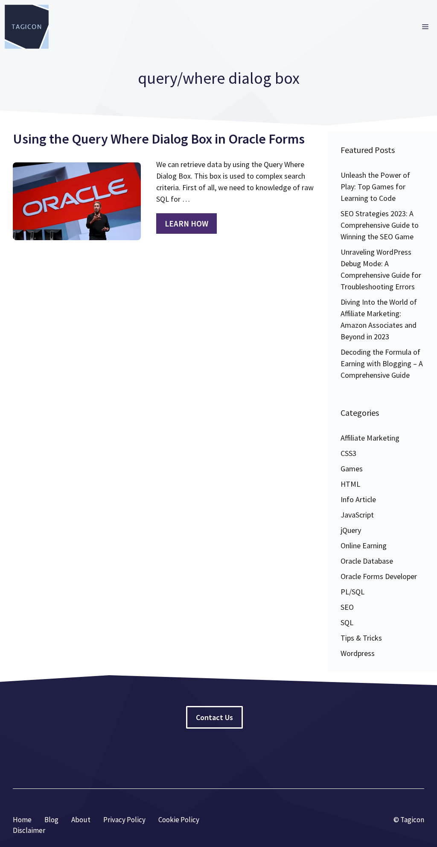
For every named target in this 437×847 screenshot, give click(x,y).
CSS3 (348, 453)
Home (22, 819)
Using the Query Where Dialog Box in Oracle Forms (159, 138)
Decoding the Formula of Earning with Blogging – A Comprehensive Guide (382, 363)
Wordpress (358, 653)
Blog (51, 819)
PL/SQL (352, 592)
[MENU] (425, 26)
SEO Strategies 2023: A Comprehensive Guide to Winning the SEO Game (380, 225)
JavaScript (357, 515)
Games (352, 468)
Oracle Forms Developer (379, 576)
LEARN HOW (186, 223)
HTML (350, 484)
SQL (347, 622)
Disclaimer (29, 830)
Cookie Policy (178, 819)
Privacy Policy (124, 819)
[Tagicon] (26, 26)
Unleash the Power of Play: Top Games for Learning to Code (375, 186)
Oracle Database (367, 561)
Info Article (358, 499)
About (80, 819)
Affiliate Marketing (370, 438)
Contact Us (214, 717)
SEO (347, 607)
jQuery (351, 530)
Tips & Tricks (361, 638)
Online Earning (364, 545)
